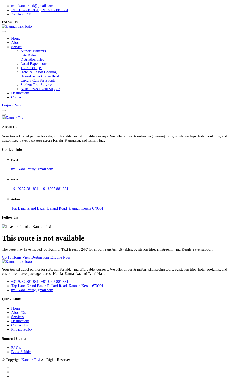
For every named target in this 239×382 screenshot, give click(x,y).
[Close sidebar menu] (4, 115)
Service (16, 47)
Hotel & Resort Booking (39, 72)
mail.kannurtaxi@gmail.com (32, 6)
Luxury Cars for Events (38, 80)
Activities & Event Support (40, 89)
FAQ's (16, 348)
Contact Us (19, 325)
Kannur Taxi (31, 360)
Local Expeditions (34, 64)
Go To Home (12, 257)
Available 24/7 (22, 14)
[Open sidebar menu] (4, 110)
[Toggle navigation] (4, 31)
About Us (18, 313)
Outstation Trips (32, 59)
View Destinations (36, 257)
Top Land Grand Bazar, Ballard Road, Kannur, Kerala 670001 (57, 208)
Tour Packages (31, 68)
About (16, 43)
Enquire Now (12, 105)
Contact (17, 97)
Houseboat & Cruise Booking (42, 76)
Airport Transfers (33, 51)
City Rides (28, 55)
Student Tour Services (37, 85)
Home (15, 38)
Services (17, 317)
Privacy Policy (22, 329)
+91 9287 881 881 (25, 10)
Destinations (20, 93)
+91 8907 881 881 (54, 10)
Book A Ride (21, 352)
